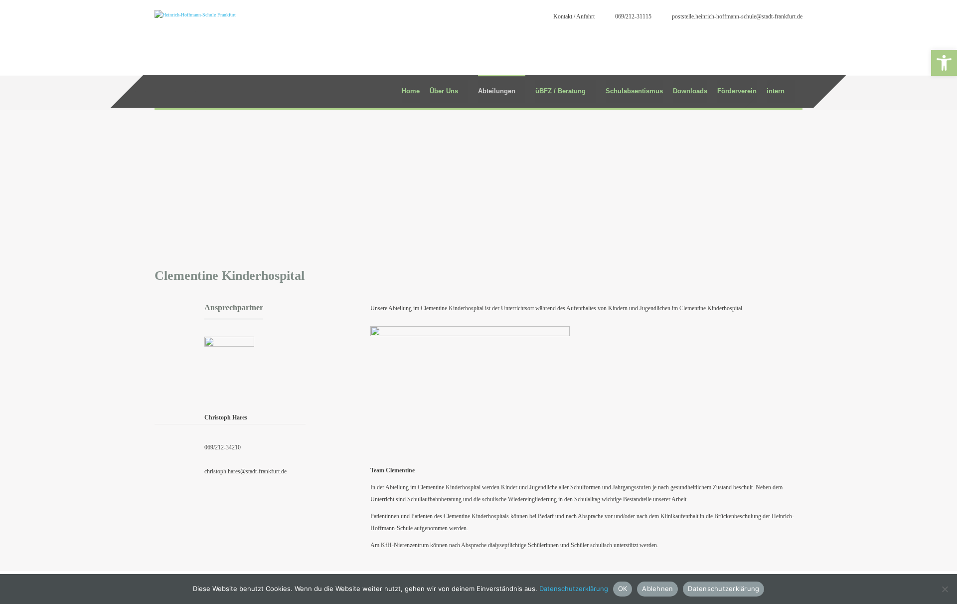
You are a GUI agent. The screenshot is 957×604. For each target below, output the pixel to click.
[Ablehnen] (945, 589)
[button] (944, 63)
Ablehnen (657, 589)
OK (623, 589)
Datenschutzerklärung (573, 589)
